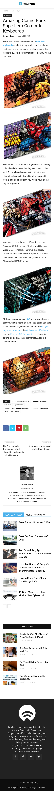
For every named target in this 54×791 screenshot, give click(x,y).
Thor (6, 412)
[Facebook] (15, 757)
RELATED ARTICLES (14, 515)
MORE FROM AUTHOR (36, 515)
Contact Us (20, 782)
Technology (15, 11)
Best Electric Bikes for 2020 (34, 522)
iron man (7, 405)
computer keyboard (40, 401)
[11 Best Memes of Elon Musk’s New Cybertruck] (10, 595)
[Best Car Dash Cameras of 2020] (10, 540)
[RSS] (31, 757)
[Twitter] (39, 757)
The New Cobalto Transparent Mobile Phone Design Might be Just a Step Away (13, 450)
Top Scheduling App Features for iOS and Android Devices (35, 553)
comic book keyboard (20, 401)
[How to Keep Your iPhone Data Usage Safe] (10, 581)
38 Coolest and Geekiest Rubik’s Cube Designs (39, 447)
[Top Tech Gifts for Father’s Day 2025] (10, 666)
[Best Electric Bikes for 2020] (10, 526)
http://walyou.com (27, 488)
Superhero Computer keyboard (16, 408)
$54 (28, 319)
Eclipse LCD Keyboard (21, 334)
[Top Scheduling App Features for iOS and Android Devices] (10, 554)
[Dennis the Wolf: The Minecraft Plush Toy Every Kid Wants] (10, 638)
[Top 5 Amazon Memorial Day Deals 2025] (10, 680)
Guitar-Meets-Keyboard (37, 330)
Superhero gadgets (40, 408)
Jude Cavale (10, 36)
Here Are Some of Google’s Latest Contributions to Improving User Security (34, 567)
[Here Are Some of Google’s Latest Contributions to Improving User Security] (10, 568)
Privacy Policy (32, 782)
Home (5, 11)
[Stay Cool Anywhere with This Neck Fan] (10, 652)
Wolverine (15, 412)
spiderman (19, 405)
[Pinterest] (23, 757)
